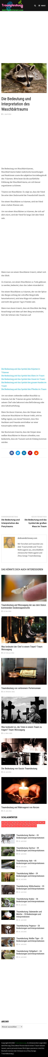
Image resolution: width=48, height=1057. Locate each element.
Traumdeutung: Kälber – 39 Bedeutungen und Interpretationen (30, 874)
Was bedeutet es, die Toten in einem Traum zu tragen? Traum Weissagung (21, 728)
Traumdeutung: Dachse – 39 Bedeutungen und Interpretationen (30, 849)
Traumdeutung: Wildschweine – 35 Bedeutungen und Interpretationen (30, 887)
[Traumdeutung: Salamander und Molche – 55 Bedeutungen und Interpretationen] (8, 912)
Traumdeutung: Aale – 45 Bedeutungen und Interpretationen (30, 862)
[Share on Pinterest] (30, 453)
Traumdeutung (20, 1043)
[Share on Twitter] (18, 453)
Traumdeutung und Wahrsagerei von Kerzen (20, 807)
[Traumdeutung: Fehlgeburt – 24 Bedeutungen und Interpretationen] (8, 951)
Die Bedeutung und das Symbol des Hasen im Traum (23, 379)
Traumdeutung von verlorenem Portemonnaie (21, 688)
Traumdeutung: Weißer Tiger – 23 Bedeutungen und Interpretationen (30, 939)
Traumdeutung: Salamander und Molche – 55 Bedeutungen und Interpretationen (29, 914)
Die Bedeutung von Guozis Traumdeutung (19, 768)
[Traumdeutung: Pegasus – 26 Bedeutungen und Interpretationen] (8, 926)
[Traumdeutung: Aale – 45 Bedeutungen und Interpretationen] (8, 861)
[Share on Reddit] (36, 453)
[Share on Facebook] (11, 453)
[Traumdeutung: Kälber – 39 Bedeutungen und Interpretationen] (8, 873)
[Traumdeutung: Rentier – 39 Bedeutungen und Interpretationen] (8, 835)
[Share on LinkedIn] (24, 453)
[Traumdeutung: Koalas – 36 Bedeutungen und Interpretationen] (8, 899)
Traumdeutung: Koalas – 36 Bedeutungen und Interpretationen (30, 900)
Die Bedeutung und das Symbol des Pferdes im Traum (23, 389)
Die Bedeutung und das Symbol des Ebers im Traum (22, 375)
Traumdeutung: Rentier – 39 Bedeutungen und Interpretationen (30, 836)
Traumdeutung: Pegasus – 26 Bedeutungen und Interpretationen (30, 927)
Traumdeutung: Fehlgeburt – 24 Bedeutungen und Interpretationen (30, 952)
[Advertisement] (24, 35)
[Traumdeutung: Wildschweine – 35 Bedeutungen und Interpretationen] (8, 886)
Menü (43, 5)
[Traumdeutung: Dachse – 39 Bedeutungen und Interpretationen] (8, 848)
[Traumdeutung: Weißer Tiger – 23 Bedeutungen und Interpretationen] (8, 938)
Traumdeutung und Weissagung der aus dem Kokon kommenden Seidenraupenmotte (23, 606)
